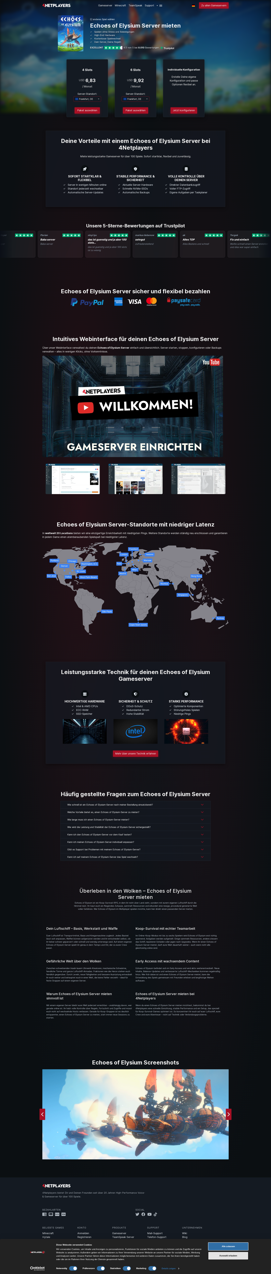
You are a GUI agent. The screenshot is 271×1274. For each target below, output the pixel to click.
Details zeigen (169, 1268)
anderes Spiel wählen (103, 19)
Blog (184, 1237)
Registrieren (84, 1237)
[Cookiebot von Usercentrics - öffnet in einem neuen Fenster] (37, 1268)
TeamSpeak (135, 5)
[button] (159, 5)
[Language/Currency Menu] (193, 5)
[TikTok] (156, 1214)
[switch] (101, 1268)
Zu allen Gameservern (213, 5)
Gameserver (119, 1233)
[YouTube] (150, 1214)
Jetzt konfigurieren (184, 110)
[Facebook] (144, 1214)
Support (149, 5)
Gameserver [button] (105, 5)
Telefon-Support (156, 1237)
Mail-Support (155, 1233)
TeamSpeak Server (123, 1237)
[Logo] (56, 5)
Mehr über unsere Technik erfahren (135, 753)
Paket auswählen (87, 110)
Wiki (184, 1233)
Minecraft (120, 5)
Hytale (46, 1237)
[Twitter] (138, 1214)
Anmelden (83, 1233)
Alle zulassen (228, 1246)
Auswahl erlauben (228, 1255)
